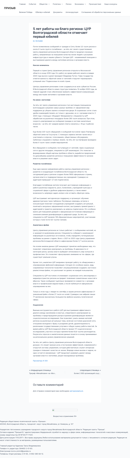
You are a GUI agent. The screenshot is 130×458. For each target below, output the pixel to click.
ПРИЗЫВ (10, 8)
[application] (49, 4)
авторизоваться (76, 391)
